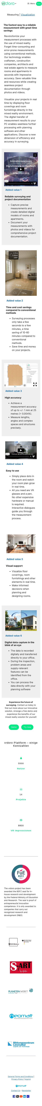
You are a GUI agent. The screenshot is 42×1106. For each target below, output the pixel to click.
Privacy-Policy (17, 1079)
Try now (27, 727)
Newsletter (26, 1090)
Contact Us (15, 1090)
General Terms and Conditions (20, 1076)
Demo (39, 4)
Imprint (28, 1079)
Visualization (28, 14)
